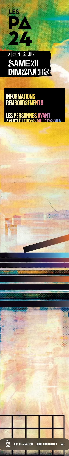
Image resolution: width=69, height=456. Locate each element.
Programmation (23, 444)
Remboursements (46, 444)
